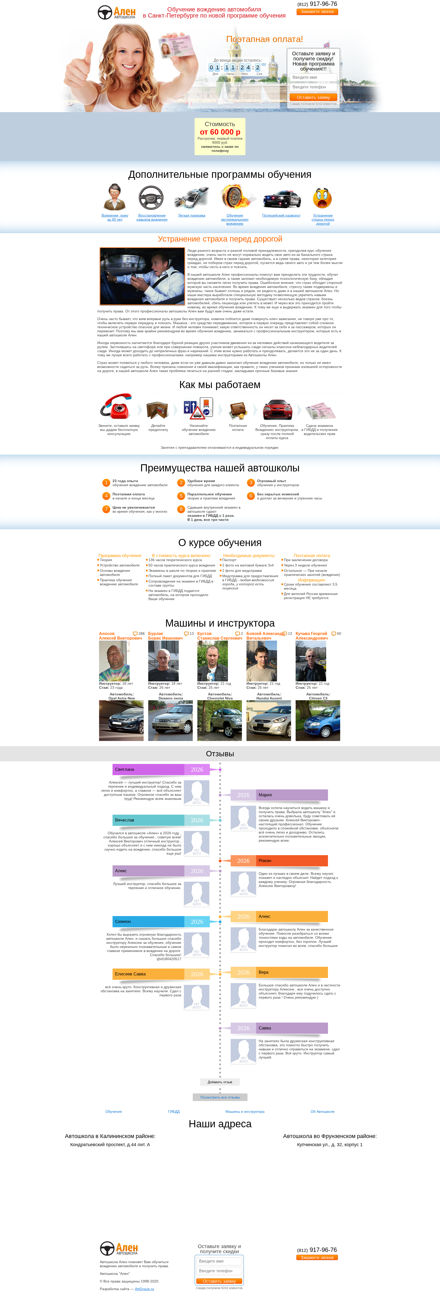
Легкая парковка (191, 215)
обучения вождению (235, 307)
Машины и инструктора (245, 1111)
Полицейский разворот (281, 215)
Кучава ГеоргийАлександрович (312, 635)
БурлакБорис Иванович (165, 635)
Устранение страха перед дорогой (323, 219)
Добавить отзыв (220, 1082)
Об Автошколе (323, 1111)
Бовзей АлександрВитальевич (265, 635)
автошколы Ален (183, 311)
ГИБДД (174, 1111)
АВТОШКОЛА (124, 17)
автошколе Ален (216, 274)
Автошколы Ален (262, 355)
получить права (245, 283)
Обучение (113, 1111)
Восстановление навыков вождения (152, 217)
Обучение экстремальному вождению (235, 219)
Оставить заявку (313, 97)
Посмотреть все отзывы (220, 1097)
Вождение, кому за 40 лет (115, 217)
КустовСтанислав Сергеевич (219, 635)
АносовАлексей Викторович (120, 635)
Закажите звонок (317, 11)
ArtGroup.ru (144, 1289)
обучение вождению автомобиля (270, 363)
